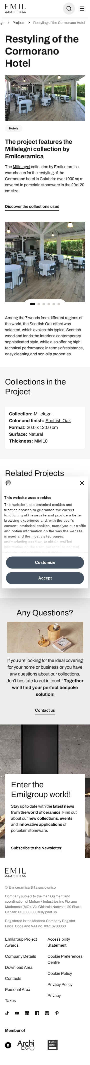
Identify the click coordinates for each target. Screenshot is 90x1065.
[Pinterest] (57, 1013)
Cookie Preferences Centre (65, 959)
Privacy (54, 995)
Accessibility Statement (59, 942)
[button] (32, 304)
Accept (45, 578)
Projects (18, 23)
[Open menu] (82, 9)
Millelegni (21, 167)
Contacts (13, 978)
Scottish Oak (58, 420)
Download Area (18, 967)
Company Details (20, 956)
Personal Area (17, 989)
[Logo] (15, 8)
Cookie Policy (60, 973)
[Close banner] (82, 482)
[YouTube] (17, 1013)
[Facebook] (37, 1013)
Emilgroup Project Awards (21, 942)
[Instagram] (47, 1013)
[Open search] (69, 9)
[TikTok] (7, 1013)
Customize (45, 562)
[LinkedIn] (27, 1013)
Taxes (10, 1000)
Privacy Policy (60, 984)
